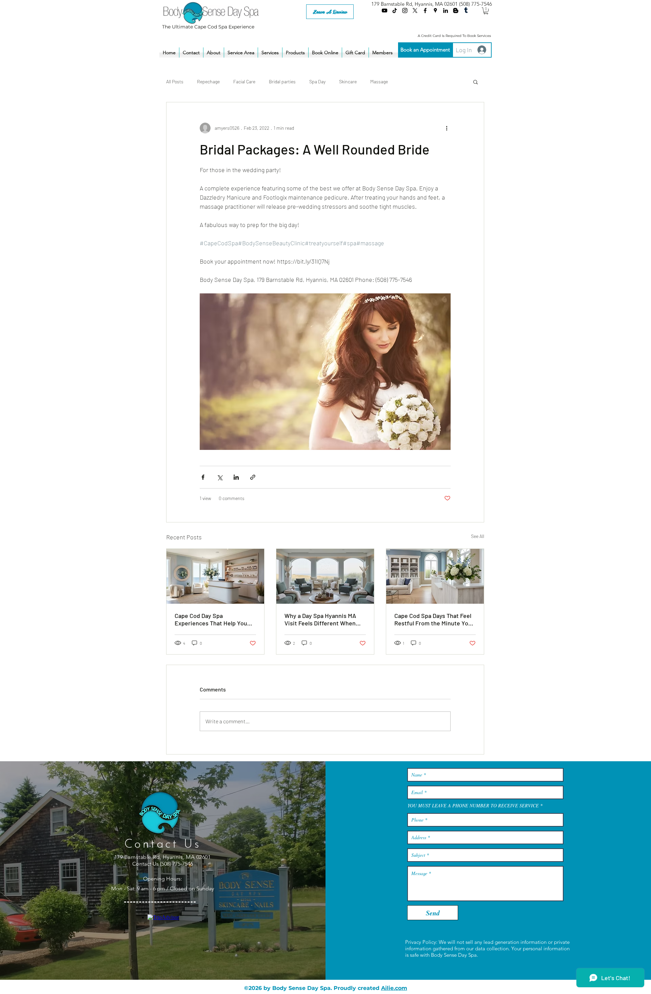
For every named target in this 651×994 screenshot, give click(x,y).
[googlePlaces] (435, 10)
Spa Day (317, 81)
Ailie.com (394, 988)
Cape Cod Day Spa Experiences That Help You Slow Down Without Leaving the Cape (212, 619)
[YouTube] (384, 10)
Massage (379, 81)
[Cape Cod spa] (215, 576)
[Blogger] (455, 10)
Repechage (208, 81)
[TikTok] (394, 10)
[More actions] (446, 128)
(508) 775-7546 (475, 4)
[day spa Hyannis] (325, 576)
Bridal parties (282, 81)
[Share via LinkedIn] (236, 477)
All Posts (174, 81)
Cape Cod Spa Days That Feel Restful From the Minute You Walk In (433, 619)
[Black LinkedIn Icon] (445, 10)
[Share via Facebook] (203, 477)
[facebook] (425, 10)
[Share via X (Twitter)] (219, 477)
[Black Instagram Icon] (404, 10)
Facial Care (244, 81)
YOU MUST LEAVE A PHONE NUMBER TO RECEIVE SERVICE (473, 805)
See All (477, 536)
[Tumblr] (465, 10)
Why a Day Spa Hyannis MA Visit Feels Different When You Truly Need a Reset (320, 619)
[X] (415, 10)
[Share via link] (253, 477)
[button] (486, 10)
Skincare (348, 81)
